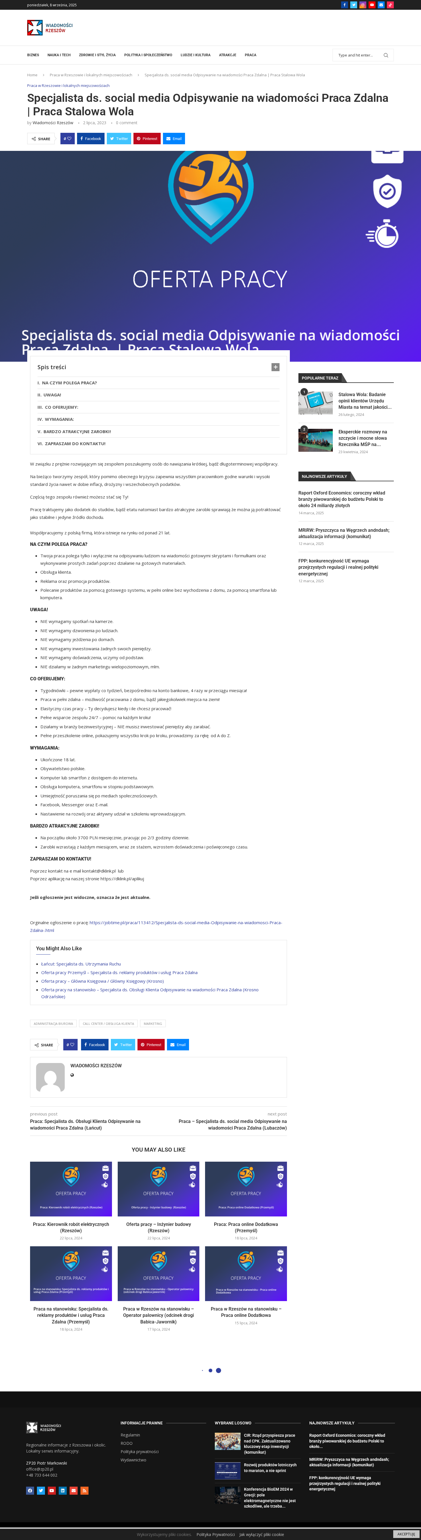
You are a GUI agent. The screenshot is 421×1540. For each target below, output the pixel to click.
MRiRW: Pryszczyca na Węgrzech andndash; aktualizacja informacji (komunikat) (343, 533)
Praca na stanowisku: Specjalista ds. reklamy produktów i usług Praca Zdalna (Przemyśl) (71, 1315)
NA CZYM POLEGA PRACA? (69, 383)
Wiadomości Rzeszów (53, 122)
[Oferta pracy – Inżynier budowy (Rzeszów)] (159, 1189)
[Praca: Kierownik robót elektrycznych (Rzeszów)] (71, 1189)
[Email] (381, 4)
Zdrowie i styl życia (97, 55)
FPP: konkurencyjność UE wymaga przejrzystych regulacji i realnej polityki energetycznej (338, 567)
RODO (127, 1443)
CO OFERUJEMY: (61, 407)
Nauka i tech (59, 55)
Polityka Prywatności (215, 1534)
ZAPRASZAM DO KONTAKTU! (76, 443)
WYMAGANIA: (59, 419)
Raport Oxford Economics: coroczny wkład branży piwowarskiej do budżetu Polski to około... (347, 1441)
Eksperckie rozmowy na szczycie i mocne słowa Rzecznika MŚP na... (363, 438)
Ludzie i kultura (195, 55)
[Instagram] (362, 4)
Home (32, 74)
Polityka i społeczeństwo (148, 55)
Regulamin (130, 1435)
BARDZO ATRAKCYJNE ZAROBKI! (77, 431)
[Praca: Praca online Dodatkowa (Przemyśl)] (246, 1189)
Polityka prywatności (140, 1452)
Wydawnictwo (133, 1460)
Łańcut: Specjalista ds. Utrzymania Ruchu (81, 964)
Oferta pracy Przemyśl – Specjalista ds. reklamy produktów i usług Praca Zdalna (119, 972)
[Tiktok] (390, 4)
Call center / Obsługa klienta (108, 1023)
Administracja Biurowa (53, 1023)
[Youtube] (372, 4)
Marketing (153, 1023)
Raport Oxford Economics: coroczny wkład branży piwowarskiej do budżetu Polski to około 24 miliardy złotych (341, 499)
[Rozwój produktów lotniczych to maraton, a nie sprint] (228, 1470)
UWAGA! (52, 395)
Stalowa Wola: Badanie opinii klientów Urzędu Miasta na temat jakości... (365, 401)
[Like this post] (69, 138)
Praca (250, 55)
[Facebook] (344, 4)
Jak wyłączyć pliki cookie (261, 1534)
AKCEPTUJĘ (406, 1534)
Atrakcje (227, 55)
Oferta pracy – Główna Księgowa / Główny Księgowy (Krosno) (102, 981)
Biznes (33, 55)
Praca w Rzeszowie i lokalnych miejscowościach (91, 74)
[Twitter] (353, 4)
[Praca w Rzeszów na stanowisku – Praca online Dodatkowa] (246, 1273)
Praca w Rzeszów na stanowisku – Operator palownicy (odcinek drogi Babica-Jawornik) (158, 1315)
